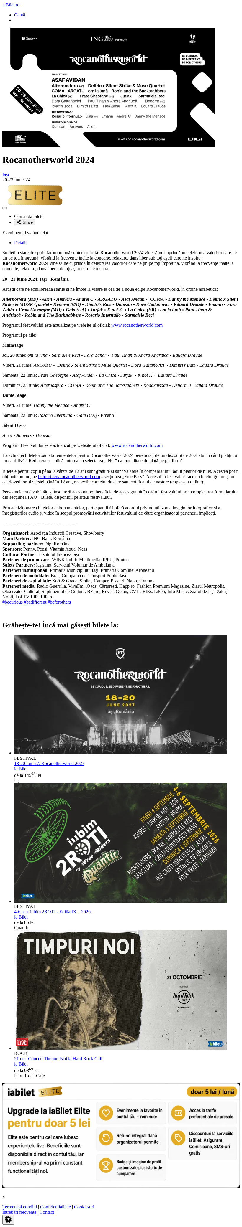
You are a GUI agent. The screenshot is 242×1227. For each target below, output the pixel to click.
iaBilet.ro (10, 4)
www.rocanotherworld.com (137, 325)
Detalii (20, 242)
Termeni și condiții (19, 1206)
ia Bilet (20, 768)
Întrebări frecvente (19, 1212)
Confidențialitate (55, 1206)
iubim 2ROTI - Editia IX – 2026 (52, 911)
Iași (5, 174)
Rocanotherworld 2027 (49, 763)
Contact (47, 1212)
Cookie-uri (84, 1206)
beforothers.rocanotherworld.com (69, 476)
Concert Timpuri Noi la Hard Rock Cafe (58, 1058)
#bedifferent (35, 602)
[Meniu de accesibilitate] (8, 1220)
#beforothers (59, 602)
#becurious (12, 602)
